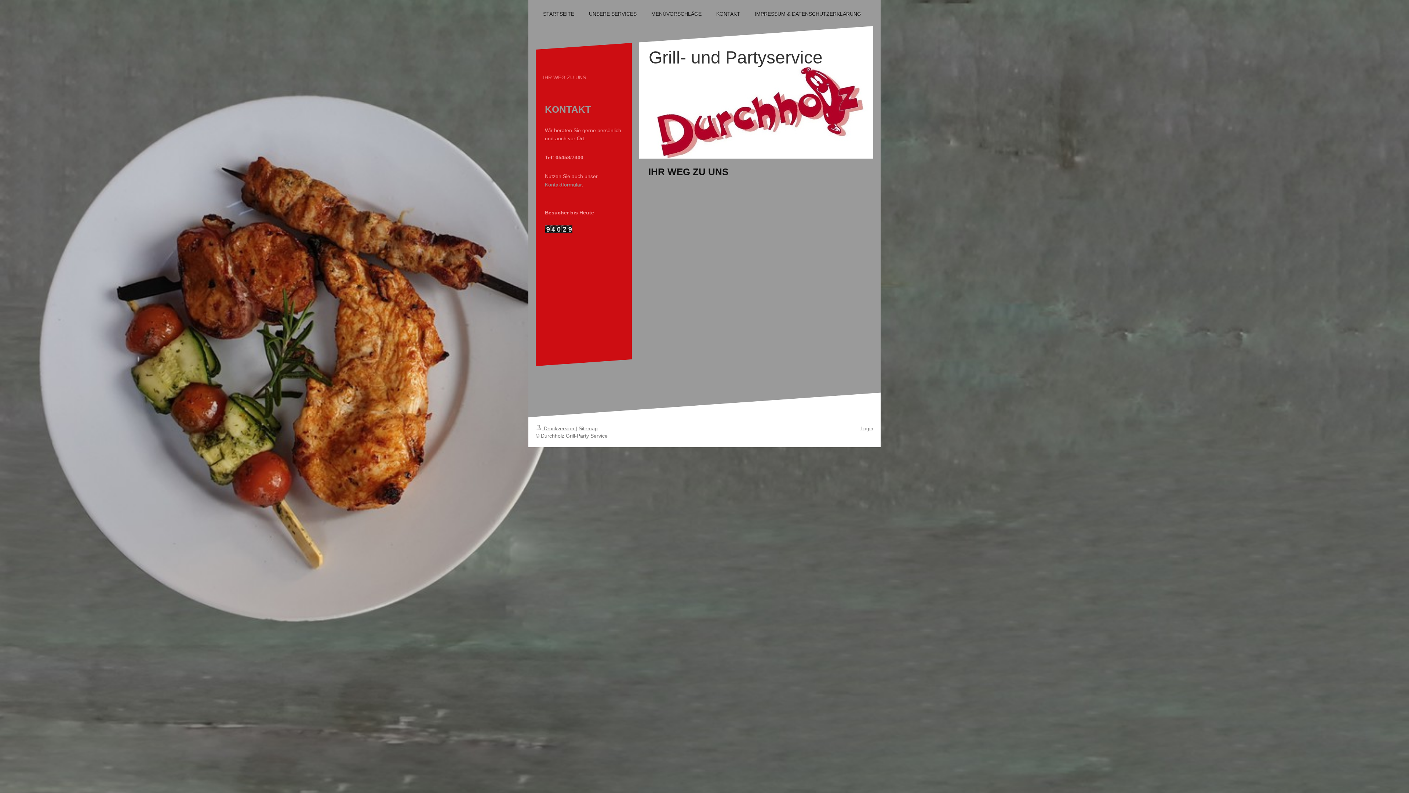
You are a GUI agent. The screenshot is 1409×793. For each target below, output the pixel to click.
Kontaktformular (563, 185)
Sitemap (588, 428)
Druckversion (559, 428)
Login (866, 428)
